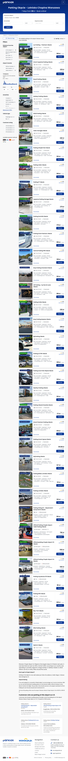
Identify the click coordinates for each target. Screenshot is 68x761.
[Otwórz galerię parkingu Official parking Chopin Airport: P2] (25, 548)
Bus (7, 119)
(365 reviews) (61, 62)
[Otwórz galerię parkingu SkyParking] (25, 463)
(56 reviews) (61, 251)
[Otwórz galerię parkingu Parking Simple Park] (25, 154)
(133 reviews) (61, 45)
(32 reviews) (61, 423)
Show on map (10, 38)
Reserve (60, 56)
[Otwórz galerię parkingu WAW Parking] (25, 120)
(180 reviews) (61, 371)
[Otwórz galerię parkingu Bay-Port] (25, 617)
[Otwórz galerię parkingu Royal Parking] (25, 85)
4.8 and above (10, 126)
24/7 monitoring (10, 102)
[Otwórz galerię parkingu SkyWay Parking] (25, 394)
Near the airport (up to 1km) (11, 52)
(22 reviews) (61, 457)
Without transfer (10, 66)
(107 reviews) (61, 337)
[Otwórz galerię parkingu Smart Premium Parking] (25, 428)
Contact (37, 750)
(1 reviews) (62, 645)
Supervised (9, 100)
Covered (8, 98)
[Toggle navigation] (63, 2)
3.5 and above (10, 132)
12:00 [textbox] (26, 23)
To (11, 87)
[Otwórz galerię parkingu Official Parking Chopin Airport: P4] (25, 565)
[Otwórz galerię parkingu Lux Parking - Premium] (25, 51)
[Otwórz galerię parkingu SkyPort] (25, 651)
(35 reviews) (61, 234)
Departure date (39, 21)
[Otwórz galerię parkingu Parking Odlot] (25, 171)
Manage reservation (40, 746)
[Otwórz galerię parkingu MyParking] (25, 342)
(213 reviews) (61, 200)
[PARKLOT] (8, 740)
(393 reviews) (61, 560)
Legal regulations (57, 753)
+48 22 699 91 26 (58, 743)
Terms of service (38, 757)
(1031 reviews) (61, 97)
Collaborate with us (39, 748)
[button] (62, 38)
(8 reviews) (62, 611)
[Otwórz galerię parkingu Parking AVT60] (25, 360)
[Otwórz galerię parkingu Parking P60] (25, 600)
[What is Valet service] (48, 529)
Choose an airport (8, 15)
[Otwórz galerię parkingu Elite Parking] (25, 634)
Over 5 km (9, 59)
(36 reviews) (61, 525)
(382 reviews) (61, 388)
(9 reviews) (62, 594)
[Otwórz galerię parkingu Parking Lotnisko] (25, 497)
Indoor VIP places (10, 108)
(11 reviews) (62, 577)
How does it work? (39, 744)
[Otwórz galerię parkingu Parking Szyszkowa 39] (25, 583)
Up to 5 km (9, 57)
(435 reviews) (61, 268)
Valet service (9, 70)
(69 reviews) (61, 405)
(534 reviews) (61, 302)
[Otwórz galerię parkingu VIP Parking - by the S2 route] (25, 291)
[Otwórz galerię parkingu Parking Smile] (25, 308)
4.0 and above (10, 130)
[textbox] (34, 17)
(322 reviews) (61, 320)
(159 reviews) (61, 182)
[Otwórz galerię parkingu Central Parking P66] (25, 257)
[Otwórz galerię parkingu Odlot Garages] (25, 137)
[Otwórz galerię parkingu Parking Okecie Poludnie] (25, 411)
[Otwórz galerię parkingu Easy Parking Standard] (25, 274)
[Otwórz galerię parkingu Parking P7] (25, 188)
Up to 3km (9, 55)
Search (8, 27)
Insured (8, 104)
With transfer (10, 68)
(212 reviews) (61, 491)
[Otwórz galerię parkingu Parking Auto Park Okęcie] (25, 377)
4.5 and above (10, 128)
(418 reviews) (61, 80)
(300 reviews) (61, 285)
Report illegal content (40, 754)
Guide (36, 752)
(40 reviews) (61, 440)
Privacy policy (48, 757)
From (4, 87)
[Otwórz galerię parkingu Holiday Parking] (25, 102)
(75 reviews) (61, 217)
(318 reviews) (61, 114)
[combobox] (34, 17)
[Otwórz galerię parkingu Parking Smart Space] (25, 445)
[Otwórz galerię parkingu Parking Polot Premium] (25, 240)
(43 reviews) (61, 474)
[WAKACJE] (25, 740)
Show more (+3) (7, 110)
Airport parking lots (39, 743)
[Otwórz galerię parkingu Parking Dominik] (25, 222)
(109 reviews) (61, 354)
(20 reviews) (61, 508)
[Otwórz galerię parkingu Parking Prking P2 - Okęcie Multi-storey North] (25, 514)
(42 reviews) (61, 165)
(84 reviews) (61, 131)
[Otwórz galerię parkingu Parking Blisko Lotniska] (25, 480)
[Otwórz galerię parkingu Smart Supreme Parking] (25, 68)
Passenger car (10, 117)
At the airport (9, 50)
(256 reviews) (61, 543)
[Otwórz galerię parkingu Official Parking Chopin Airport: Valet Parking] (25, 531)
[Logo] (8, 2)
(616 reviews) (61, 148)
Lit (7, 106)
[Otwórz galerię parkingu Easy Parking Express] (25, 325)
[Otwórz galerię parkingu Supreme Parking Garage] (25, 205)
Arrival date (7, 21)
